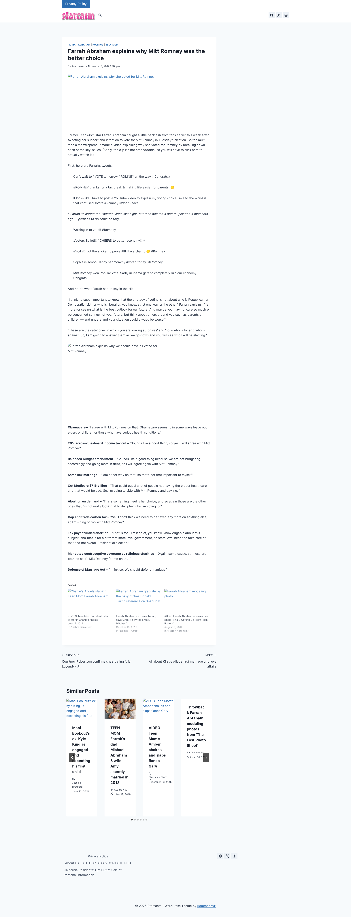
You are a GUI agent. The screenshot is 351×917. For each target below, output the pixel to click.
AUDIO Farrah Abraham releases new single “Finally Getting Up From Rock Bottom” (186, 620)
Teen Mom (112, 44)
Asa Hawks (77, 66)
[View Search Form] (100, 15)
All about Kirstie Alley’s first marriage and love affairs (182, 661)
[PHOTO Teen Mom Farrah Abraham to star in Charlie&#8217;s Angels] (90, 602)
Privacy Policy (76, 4)
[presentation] (81, 709)
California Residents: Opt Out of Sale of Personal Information (93, 872)
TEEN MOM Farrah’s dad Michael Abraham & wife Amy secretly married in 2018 (119, 755)
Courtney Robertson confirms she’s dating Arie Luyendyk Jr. (96, 661)
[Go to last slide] (72, 757)
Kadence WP (206, 906)
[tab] (132, 819)
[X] (279, 15)
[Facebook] (272, 15)
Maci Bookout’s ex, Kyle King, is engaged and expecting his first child (81, 750)
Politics (98, 44)
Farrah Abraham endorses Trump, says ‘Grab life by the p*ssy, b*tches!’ (136, 620)
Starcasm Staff (158, 777)
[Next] (206, 757)
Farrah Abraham (79, 44)
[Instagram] (286, 15)
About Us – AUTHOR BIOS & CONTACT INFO (98, 863)
